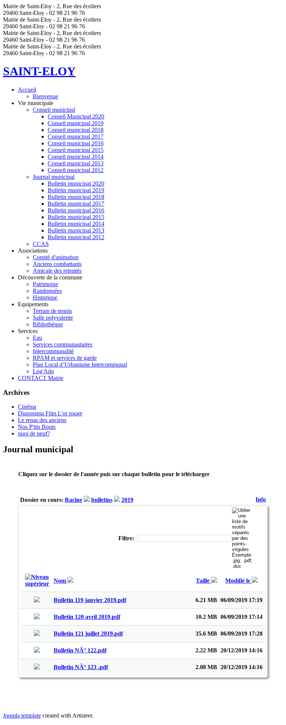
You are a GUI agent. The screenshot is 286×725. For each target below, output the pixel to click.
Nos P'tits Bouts (36, 427)
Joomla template (22, 715)
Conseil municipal (54, 110)
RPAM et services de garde (65, 358)
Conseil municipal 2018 (76, 130)
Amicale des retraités (57, 270)
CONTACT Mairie (40, 378)
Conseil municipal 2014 (76, 156)
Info (260, 499)
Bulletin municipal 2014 (76, 224)
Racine (73, 500)
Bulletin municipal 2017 (76, 203)
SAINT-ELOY (39, 71)
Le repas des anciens (42, 420)
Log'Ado (43, 371)
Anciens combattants (57, 264)
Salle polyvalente (53, 317)
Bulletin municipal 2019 (76, 190)
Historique (45, 297)
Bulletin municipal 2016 (76, 210)
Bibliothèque (48, 324)
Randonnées (47, 291)
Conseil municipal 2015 (76, 150)
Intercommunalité (53, 351)
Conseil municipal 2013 (76, 163)
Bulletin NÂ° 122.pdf (80, 650)
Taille (203, 580)
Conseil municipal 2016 (76, 143)
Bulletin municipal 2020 (76, 183)
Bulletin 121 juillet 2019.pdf (88, 633)
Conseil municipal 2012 (76, 170)
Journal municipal (53, 177)
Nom (60, 580)
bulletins (101, 500)
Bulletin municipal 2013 (76, 230)
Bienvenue (45, 96)
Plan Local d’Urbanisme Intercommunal (80, 364)
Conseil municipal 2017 (76, 136)
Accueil (27, 89)
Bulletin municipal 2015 (76, 217)
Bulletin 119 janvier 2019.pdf (90, 600)
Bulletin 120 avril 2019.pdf (87, 617)
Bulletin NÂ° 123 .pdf (81, 667)
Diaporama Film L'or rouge (50, 413)
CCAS (41, 244)
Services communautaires (62, 344)
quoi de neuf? (34, 433)
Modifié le (238, 580)
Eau (37, 338)
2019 (127, 500)
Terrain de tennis (52, 311)
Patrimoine (45, 284)
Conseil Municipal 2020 (76, 116)
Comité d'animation (56, 257)
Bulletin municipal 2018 (76, 197)
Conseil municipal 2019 (76, 123)
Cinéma (27, 406)
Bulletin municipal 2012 (76, 237)
